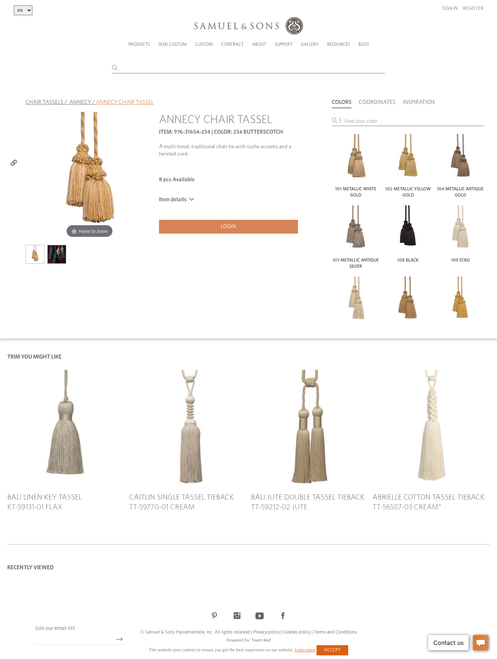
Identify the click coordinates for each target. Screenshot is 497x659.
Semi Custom (172, 44)
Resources (338, 44)
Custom (204, 44)
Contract (232, 44)
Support (284, 44)
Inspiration (419, 102)
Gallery (310, 44)
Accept (332, 650)
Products (139, 44)
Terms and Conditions (335, 632)
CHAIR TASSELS (44, 102)
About (259, 44)
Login (228, 226)
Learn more (305, 650)
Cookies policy (296, 632)
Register (473, 8)
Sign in (450, 8)
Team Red (261, 640)
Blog (363, 44)
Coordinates (377, 102)
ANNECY (80, 102)
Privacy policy (266, 632)
